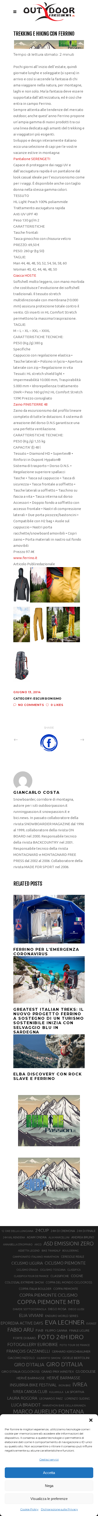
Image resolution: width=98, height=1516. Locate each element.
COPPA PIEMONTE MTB (48, 1302)
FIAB (39, 1330)
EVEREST (91, 1323)
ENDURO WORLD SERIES (61, 1315)
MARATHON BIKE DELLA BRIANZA (64, 1405)
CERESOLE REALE (72, 1256)
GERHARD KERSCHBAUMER (71, 1351)
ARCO (38, 1244)
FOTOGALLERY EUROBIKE (32, 1344)
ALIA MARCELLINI (59, 1237)
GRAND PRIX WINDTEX (57, 1371)
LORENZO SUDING (77, 1398)
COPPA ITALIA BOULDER (35, 1288)
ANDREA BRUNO (82, 1237)
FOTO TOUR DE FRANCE (75, 1345)
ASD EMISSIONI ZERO (69, 1243)
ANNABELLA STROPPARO (18, 1244)
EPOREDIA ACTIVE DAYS (21, 1323)
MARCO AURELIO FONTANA (48, 1412)
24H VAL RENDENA (14, 1237)
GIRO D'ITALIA (29, 1364)
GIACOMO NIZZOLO (21, 1357)
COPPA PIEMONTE (65, 1288)
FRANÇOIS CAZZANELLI (28, 1351)
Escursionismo (47, 698)
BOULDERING (70, 1250)
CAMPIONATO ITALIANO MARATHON (36, 1256)
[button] (90, 1420)
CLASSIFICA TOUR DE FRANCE (31, 1276)
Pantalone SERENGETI (31, 159)
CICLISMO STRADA (27, 1269)
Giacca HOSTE (24, 275)
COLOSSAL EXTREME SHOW (24, 1282)
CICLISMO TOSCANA (52, 1269)
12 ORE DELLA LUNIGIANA (17, 1231)
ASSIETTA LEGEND (29, 1250)
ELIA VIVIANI (31, 1315)
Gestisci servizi (49, 1459)
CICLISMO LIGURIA (27, 1263)
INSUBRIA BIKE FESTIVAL (33, 1385)
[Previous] (26, 739)
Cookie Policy (29, 1509)
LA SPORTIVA (74, 1392)
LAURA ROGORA (22, 1398)
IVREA (80, 1384)
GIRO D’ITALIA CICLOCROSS (20, 1371)
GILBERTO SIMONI (48, 1357)
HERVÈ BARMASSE (31, 1378)
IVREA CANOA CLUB (30, 1391)
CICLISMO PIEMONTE (65, 1263)
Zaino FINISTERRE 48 (30, 404)
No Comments (31, 705)
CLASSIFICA (74, 1269)
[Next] (72, 739)
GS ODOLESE (86, 1371)
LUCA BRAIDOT (26, 1404)
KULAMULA (56, 1392)
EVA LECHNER (64, 1322)
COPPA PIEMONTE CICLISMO (49, 1295)
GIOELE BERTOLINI (75, 1358)
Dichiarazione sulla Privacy (59, 1509)
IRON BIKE (65, 1385)
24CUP (42, 1230)
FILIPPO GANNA (56, 1330)
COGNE (77, 1276)
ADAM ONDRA (37, 1237)
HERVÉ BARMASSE (63, 1378)
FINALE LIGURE (79, 1330)
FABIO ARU (20, 1330)
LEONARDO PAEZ (51, 1398)
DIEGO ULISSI (76, 1309)
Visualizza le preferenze (49, 1499)
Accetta (49, 1473)
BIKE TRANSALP (51, 1250)
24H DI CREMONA (63, 1230)
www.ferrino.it (25, 558)
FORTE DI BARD (24, 1338)
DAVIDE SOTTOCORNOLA (29, 1309)
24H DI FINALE (86, 1230)
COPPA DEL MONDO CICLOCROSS (69, 1282)
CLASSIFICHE (59, 1276)
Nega (49, 1486)
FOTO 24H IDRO (61, 1337)
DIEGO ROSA (57, 1309)
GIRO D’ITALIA (64, 1364)
